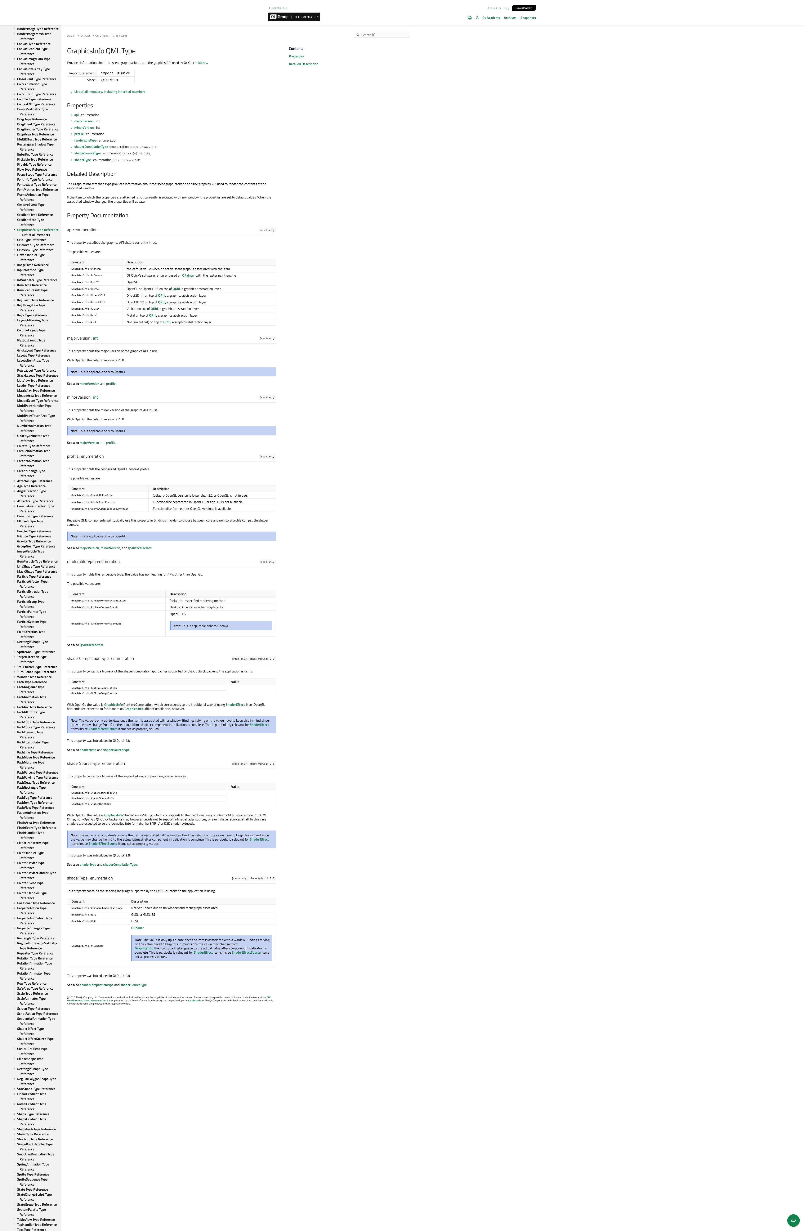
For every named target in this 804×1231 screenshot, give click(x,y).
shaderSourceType (87, 153)
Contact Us (494, 8)
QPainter (188, 275)
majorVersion (84, 121)
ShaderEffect (235, 704)
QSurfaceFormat (140, 547)
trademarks (195, 1000)
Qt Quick (85, 35)
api (76, 114)
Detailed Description (303, 63)
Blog (506, 8)
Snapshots (528, 17)
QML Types (101, 35)
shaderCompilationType (91, 146)
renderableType (85, 140)
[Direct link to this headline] (95, 105)
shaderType (82, 159)
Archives (510, 17)
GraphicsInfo (113, 704)
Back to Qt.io (279, 7)
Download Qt (523, 7)
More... (203, 62)
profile (79, 133)
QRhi (176, 288)
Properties (296, 56)
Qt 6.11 (71, 35)
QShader (137, 927)
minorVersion (84, 127)
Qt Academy (491, 17)
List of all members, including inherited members (110, 91)
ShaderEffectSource (103, 728)
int (95, 338)
